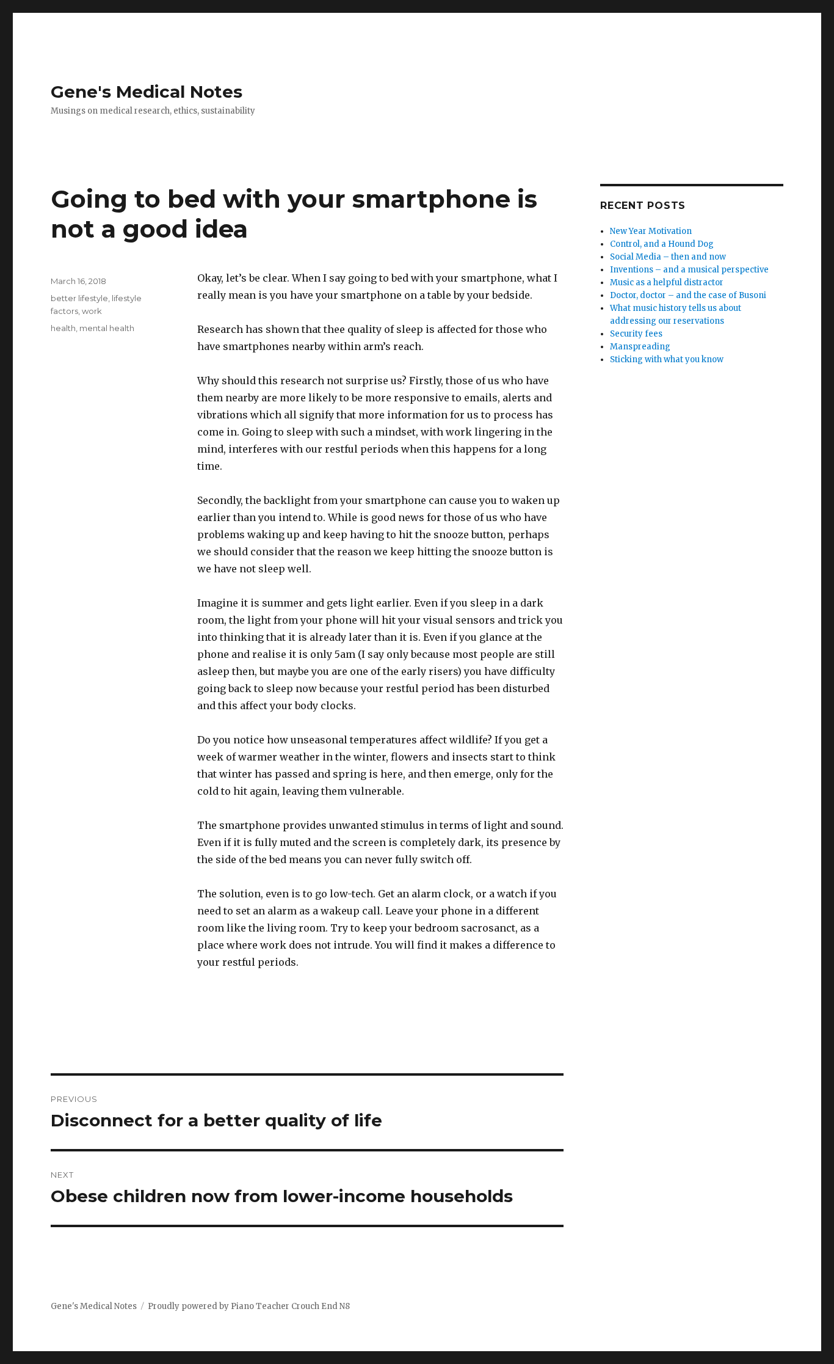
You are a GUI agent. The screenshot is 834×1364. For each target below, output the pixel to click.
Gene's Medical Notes (146, 91)
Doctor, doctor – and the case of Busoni (688, 295)
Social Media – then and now (668, 257)
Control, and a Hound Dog (662, 244)
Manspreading (640, 346)
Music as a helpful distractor (666, 282)
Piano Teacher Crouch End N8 (290, 1306)
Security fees (636, 334)
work (92, 311)
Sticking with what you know (666, 359)
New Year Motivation (651, 231)
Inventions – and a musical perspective (689, 269)
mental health (106, 328)
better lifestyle (79, 298)
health (63, 328)
